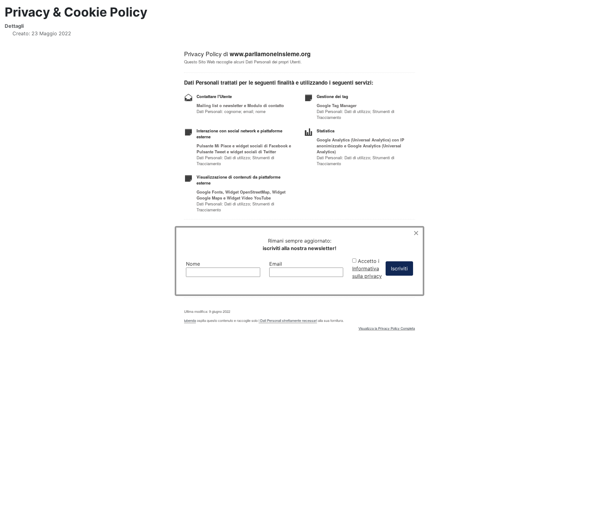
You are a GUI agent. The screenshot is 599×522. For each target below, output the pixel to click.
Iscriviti (399, 268)
